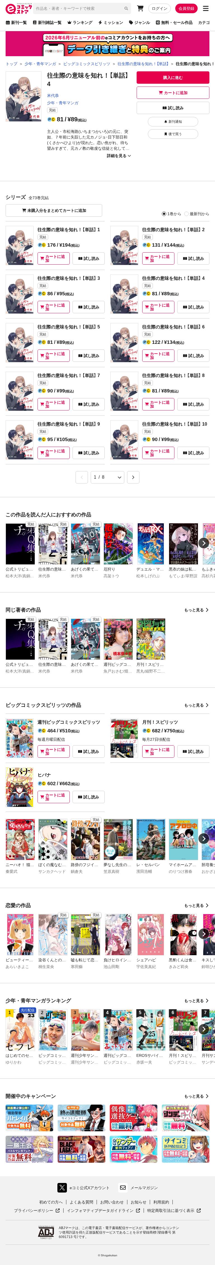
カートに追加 (176, 92)
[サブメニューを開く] (205, 8)
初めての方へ (51, 1202)
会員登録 (186, 8)
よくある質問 (81, 1202)
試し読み (176, 108)
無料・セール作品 (177, 22)
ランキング (82, 22)
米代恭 (53, 95)
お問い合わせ (112, 1202)
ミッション (113, 22)
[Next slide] (203, 543)
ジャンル (142, 22)
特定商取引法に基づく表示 (174, 1210)
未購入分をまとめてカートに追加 (56, 210)
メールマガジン (144, 1187)
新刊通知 (175, 122)
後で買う (175, 134)
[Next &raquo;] (133, 477)
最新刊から (199, 214)
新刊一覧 (19, 22)
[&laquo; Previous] (82, 477)
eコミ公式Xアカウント (85, 1189)
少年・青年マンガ (62, 103)
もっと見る (194, 610)
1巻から (174, 214)
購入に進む (173, 77)
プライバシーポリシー (37, 1210)
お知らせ (138, 1202)
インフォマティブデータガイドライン (100, 1210)
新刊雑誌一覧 (50, 22)
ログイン (159, 8)
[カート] (140, 8)
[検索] (126, 8)
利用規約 (161, 1202)
